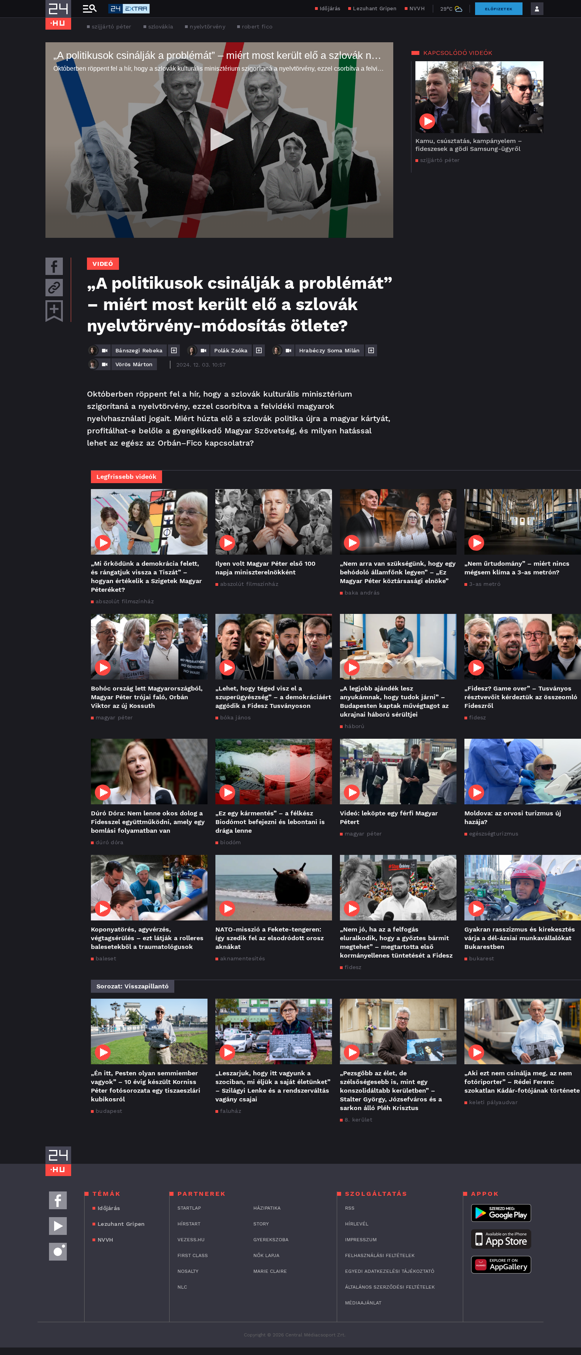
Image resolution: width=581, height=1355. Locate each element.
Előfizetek (499, 9)
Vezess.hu (191, 1239)
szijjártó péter (112, 26)
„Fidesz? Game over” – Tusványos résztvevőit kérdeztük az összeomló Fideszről (520, 697)
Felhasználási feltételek (380, 1255)
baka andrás (362, 592)
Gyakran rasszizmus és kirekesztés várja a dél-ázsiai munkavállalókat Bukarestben (519, 938)
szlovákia (161, 26)
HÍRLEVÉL (356, 1224)
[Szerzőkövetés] (174, 350)
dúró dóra (110, 842)
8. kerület (358, 1119)
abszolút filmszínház (125, 601)
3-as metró (484, 584)
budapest (109, 1111)
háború (355, 726)
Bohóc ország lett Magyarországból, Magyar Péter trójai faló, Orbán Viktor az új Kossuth (147, 697)
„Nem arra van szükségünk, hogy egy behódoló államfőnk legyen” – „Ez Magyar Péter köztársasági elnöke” (398, 572)
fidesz (477, 717)
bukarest (481, 958)
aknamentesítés (242, 958)
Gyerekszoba (271, 1239)
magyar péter (114, 717)
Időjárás (330, 8)
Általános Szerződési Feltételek (390, 1287)
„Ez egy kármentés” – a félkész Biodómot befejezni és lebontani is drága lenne (270, 821)
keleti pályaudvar (493, 1102)
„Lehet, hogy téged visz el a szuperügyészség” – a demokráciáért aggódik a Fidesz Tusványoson (273, 697)
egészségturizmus (494, 833)
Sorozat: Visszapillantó (132, 986)
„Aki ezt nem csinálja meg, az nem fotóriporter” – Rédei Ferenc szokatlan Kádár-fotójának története (522, 1081)
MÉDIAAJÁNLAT (363, 1303)
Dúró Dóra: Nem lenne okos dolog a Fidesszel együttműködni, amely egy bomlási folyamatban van (148, 821)
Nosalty (187, 1271)
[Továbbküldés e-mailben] (54, 287)
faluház (230, 1111)
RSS (350, 1208)
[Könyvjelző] (54, 311)
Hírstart (188, 1224)
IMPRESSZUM (361, 1239)
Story (261, 1224)
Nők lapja (266, 1255)
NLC (182, 1287)
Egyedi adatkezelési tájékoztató (389, 1271)
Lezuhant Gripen (375, 8)
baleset (106, 958)
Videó (102, 263)
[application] (219, 140)
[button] (219, 139)
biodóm (230, 842)
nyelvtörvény (207, 26)
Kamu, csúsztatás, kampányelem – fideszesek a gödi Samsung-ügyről (468, 144)
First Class (192, 1255)
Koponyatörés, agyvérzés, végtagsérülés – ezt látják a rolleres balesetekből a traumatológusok (147, 938)
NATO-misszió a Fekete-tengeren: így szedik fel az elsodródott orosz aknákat (269, 938)
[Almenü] (89, 9)
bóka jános (235, 717)
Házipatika (267, 1208)
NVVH (417, 8)
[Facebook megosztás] (54, 266)
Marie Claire (270, 1271)
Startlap (189, 1208)
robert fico (257, 26)
